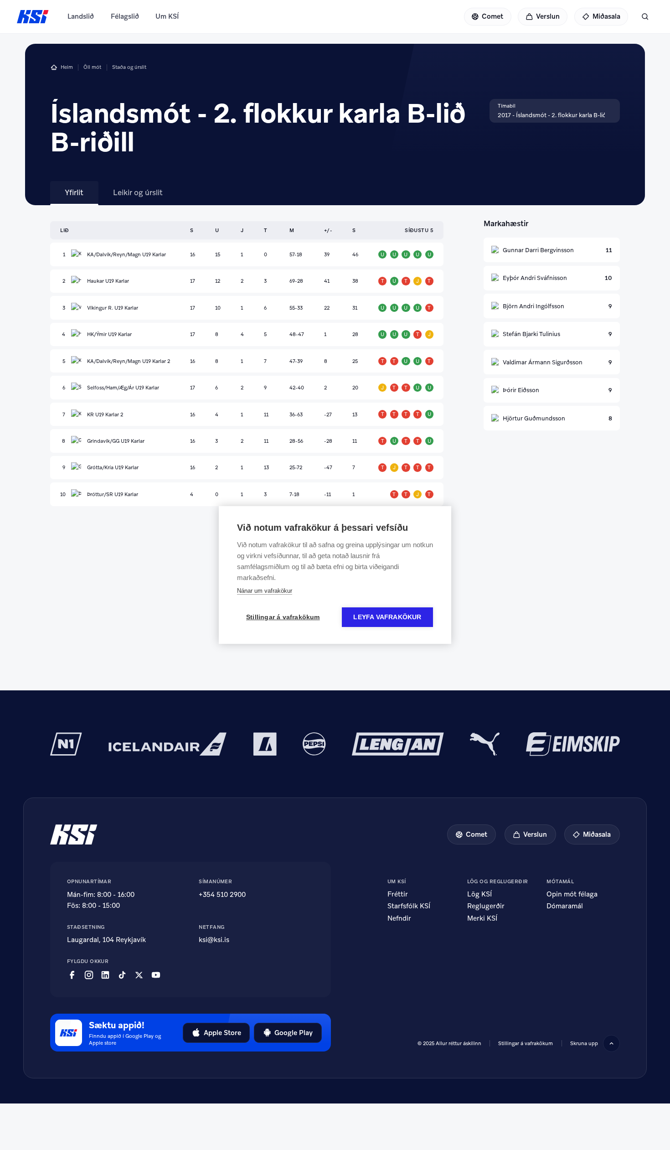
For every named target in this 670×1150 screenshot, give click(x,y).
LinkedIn (105, 975)
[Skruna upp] (611, 1043)
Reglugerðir (486, 906)
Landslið (80, 16)
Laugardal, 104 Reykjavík (106, 939)
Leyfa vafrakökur (387, 617)
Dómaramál (564, 906)
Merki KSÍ (482, 918)
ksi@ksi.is (214, 939)
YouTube (156, 975)
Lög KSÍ (479, 894)
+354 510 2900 (222, 894)
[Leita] (645, 16)
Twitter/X (139, 975)
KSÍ (33, 16)
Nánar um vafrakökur (264, 590)
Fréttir (397, 894)
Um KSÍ (167, 16)
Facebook (72, 975)
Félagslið (125, 16)
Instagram (89, 975)
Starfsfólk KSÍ (408, 906)
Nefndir (399, 918)
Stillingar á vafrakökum (525, 1043)
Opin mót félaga (572, 894)
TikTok (122, 975)
